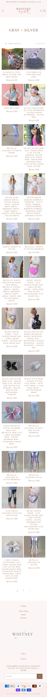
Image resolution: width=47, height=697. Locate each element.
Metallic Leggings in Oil (33, 476)
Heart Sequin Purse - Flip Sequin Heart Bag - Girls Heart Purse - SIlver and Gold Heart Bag (12, 337)
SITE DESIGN (35, 693)
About (23, 615)
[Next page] (29, 590)
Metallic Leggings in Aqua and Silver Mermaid (33, 429)
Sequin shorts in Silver (12, 248)
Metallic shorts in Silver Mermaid (34, 248)
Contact (23, 618)
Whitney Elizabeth (22, 693)
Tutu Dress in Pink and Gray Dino (34, 74)
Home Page (23, 611)
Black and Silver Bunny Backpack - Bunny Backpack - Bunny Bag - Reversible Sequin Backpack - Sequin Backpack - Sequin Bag (34, 339)
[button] (2, 10)
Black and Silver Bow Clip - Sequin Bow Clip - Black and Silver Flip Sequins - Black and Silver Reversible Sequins (11, 386)
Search (23, 659)
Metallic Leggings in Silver (33, 562)
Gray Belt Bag (12, 108)
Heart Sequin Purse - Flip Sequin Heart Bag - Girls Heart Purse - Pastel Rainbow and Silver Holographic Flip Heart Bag (33, 520)
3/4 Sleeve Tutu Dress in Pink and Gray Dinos (11, 74)
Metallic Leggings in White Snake (12, 150)
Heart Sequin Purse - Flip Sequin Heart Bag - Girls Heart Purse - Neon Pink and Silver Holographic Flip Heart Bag (33, 288)
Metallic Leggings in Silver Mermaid (11, 477)
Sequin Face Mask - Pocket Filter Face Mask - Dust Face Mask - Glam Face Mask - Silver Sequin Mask (33, 385)
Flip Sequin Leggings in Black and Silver (12, 513)
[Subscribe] (39, 676)
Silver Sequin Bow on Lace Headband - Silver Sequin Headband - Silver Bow (34, 112)
